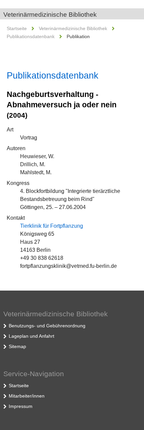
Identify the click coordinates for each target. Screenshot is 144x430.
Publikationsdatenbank (31, 36)
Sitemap (17, 346)
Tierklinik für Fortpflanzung (51, 226)
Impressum (20, 406)
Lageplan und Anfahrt (31, 336)
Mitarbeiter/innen (27, 396)
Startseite (17, 28)
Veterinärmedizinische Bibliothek (50, 14)
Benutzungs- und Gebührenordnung (47, 325)
